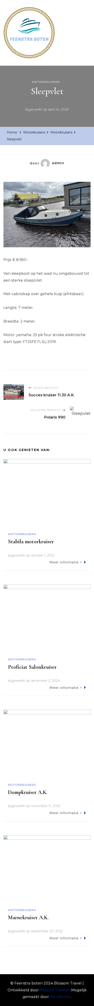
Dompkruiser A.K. (27, 792)
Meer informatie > (66, 562)
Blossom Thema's (54, 990)
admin (58, 163)
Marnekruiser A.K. (28, 917)
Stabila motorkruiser (31, 541)
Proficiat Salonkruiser (32, 667)
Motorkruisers (46, 82)
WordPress (60, 997)
